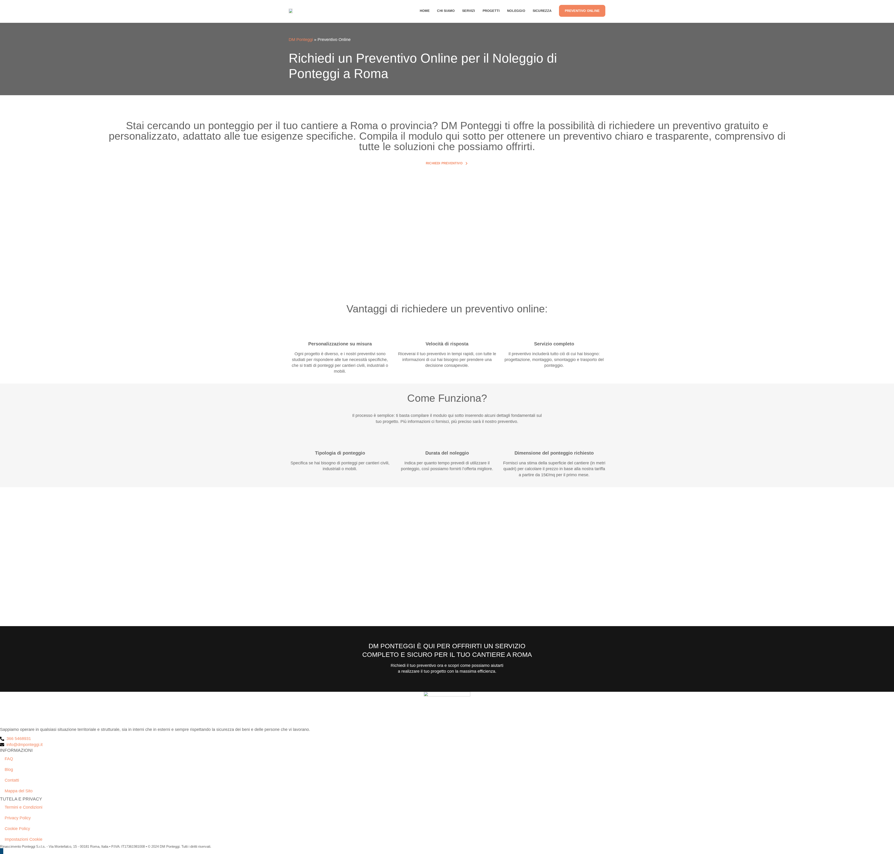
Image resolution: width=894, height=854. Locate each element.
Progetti (491, 11)
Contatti (12, 780)
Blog (9, 769)
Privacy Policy (18, 818)
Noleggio (516, 11)
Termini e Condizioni (23, 807)
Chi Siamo (446, 11)
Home (425, 11)
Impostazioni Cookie (23, 839)
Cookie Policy (17, 828)
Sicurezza (542, 11)
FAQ (9, 758)
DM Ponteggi (301, 39)
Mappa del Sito (19, 791)
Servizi (468, 11)
